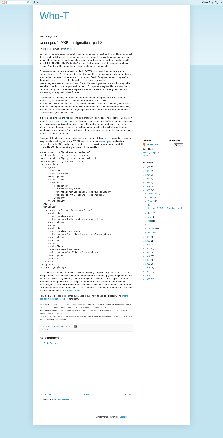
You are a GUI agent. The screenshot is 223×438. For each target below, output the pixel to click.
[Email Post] (76, 326)
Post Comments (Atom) (62, 399)
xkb (48, 329)
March (151, 224)
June (150, 213)
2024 (148, 175)
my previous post (73, 290)
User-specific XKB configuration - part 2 (164, 208)
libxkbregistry (61, 121)
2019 (148, 237)
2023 (148, 179)
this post (71, 49)
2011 (148, 268)
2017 (148, 245)
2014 (148, 256)
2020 (148, 190)
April (150, 221)
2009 (148, 275)
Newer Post (45, 394)
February (152, 228)
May (150, 217)
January (151, 232)
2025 (148, 171)
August (151, 201)
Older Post (127, 394)
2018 (148, 241)
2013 (148, 260)
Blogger (123, 417)
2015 (148, 252)
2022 (148, 182)
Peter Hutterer (152, 145)
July (150, 205)
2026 (148, 167)
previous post (105, 141)
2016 (148, 248)
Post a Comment (51, 343)
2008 (148, 279)
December (153, 193)
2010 (148, 271)
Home (86, 394)
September (153, 197)
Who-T (54, 15)
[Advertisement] (86, 369)
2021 (148, 186)
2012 (148, 264)
